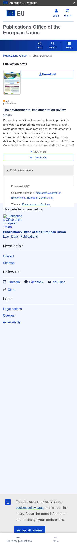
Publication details (21, 170)
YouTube (59, 282)
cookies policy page (30, 507)
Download (49, 74)
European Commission (40, 197)
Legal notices (12, 309)
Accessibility (12, 322)
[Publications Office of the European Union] (15, 13)
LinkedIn (14, 282)
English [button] (68, 15)
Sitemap (9, 263)
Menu (69, 47)
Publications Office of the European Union (32, 29)
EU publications (9, 102)
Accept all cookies (29, 530)
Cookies (9, 315)
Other (11, 289)
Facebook (36, 282)
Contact (8, 256)
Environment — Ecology (36, 204)
